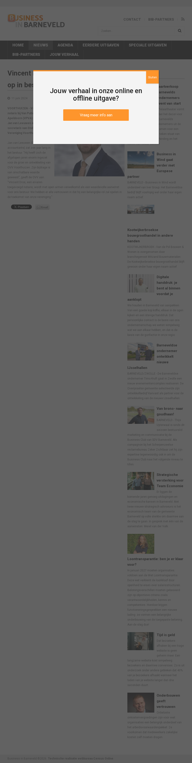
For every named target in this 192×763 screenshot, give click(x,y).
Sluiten (152, 77)
